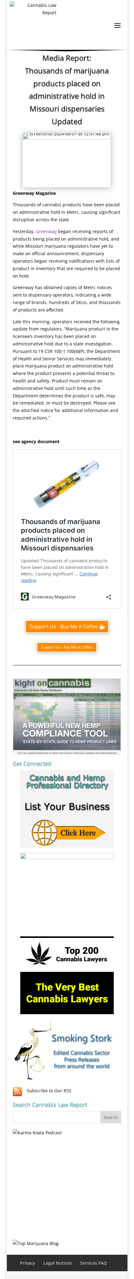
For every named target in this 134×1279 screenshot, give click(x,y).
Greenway (46, 231)
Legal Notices (57, 1263)
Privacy (27, 1263)
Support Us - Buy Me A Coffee (63, 626)
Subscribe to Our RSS (49, 1091)
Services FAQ (93, 1263)
